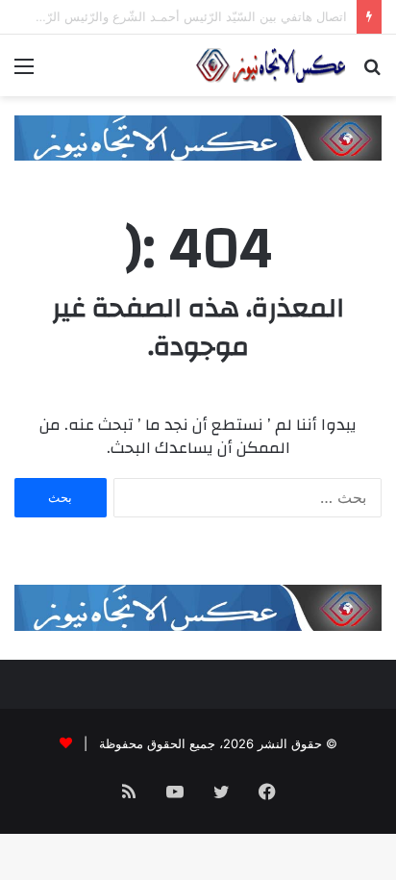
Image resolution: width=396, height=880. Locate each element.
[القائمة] (24, 72)
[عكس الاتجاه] (271, 65)
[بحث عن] (372, 72)
